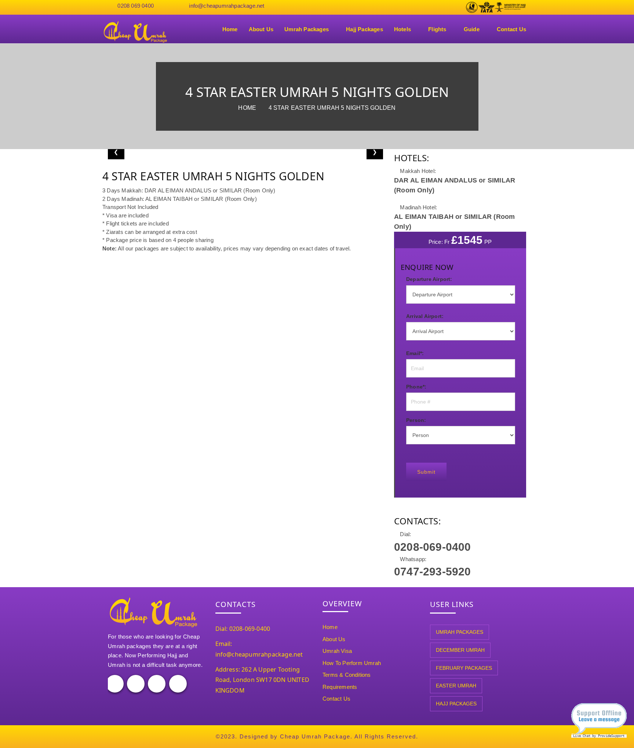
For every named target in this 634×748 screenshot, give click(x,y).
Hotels (402, 29)
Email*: (415, 353)
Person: (416, 420)
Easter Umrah (456, 686)
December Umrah (460, 650)
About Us (261, 29)
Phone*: (416, 387)
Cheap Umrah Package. (316, 736)
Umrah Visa (337, 651)
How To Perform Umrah (352, 663)
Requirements (340, 687)
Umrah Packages (306, 29)
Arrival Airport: (425, 316)
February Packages (464, 668)
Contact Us (511, 29)
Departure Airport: (429, 279)
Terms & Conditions (347, 675)
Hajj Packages (364, 29)
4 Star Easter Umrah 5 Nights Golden (332, 108)
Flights (437, 29)
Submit (426, 472)
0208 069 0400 (135, 6)
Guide (472, 29)
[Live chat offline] (599, 721)
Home (230, 29)
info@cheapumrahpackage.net (226, 6)
